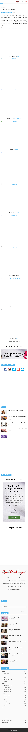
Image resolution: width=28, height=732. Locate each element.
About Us (19, 592)
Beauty (14, 671)
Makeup (15, 677)
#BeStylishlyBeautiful (15, 685)
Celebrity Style (15, 695)
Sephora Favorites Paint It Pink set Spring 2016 (17, 429)
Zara (17, 306)
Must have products (15, 679)
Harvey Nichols (17, 181)
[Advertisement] (14, 388)
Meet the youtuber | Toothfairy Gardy (16, 647)
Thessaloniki (15, 718)
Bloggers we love (15, 687)
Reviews (15, 681)
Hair (15, 675)
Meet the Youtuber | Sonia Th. (15, 629)
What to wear (15, 705)
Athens (15, 716)
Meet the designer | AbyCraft (15, 635)
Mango (16, 149)
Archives (3, 602)
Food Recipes (14, 710)
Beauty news (15, 673)
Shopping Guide (8, 12)
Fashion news (15, 697)
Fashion (2, 12)
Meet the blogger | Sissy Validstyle (16, 617)
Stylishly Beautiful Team (14, 720)
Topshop (17, 244)
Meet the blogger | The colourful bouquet (17, 660)
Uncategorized (14, 722)
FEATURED (5, 613)
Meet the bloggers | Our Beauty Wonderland (17, 654)
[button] (5, 1)
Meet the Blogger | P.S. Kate (14, 623)
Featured (14, 708)
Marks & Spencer (17, 118)
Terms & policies (14, 730)
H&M (18, 56)
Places (14, 714)
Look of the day (15, 701)
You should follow (15, 691)
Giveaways (14, 712)
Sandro (17, 212)
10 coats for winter (8, 10)
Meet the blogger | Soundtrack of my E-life (17, 641)
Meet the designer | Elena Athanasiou (15, 410)
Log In (22, 611)
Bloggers (14, 683)
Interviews (15, 699)
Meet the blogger (15, 689)
